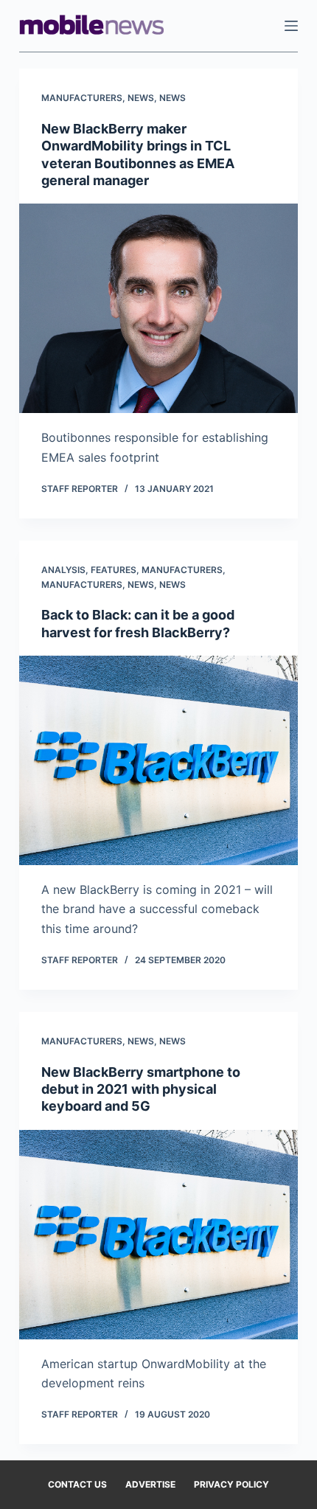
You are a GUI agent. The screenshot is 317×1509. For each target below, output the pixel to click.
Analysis (63, 569)
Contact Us (77, 1484)
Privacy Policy (231, 1484)
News (141, 97)
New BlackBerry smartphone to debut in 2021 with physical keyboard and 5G (140, 1089)
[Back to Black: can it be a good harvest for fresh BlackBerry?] (158, 760)
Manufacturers (81, 97)
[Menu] (291, 25)
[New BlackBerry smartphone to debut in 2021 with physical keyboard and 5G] (158, 1234)
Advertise (150, 1484)
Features (113, 569)
